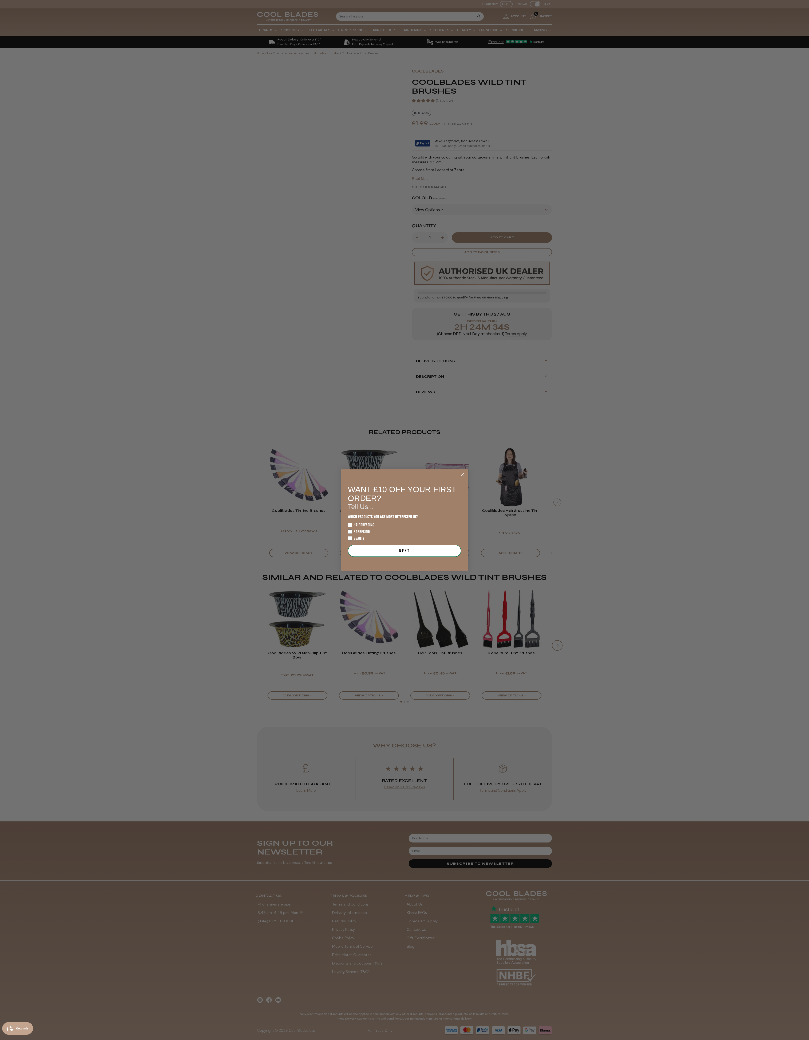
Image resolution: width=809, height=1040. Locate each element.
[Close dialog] (462, 474)
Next (404, 550)
